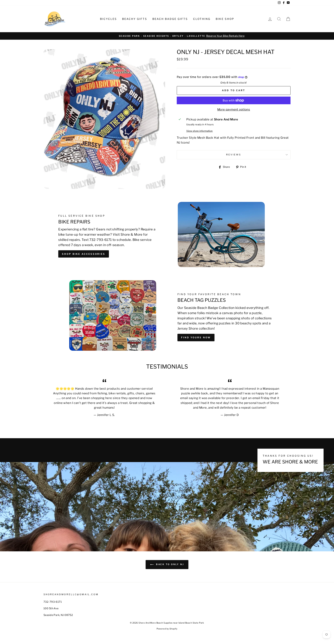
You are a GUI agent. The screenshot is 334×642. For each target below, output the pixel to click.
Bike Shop (225, 19)
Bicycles (108, 19)
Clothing (201, 19)
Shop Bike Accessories (83, 254)
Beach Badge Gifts (170, 19)
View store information (199, 130)
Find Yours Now (196, 337)
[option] (167, 36)
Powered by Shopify (167, 628)
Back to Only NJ (169, 564)
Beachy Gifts (134, 19)
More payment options (233, 109)
